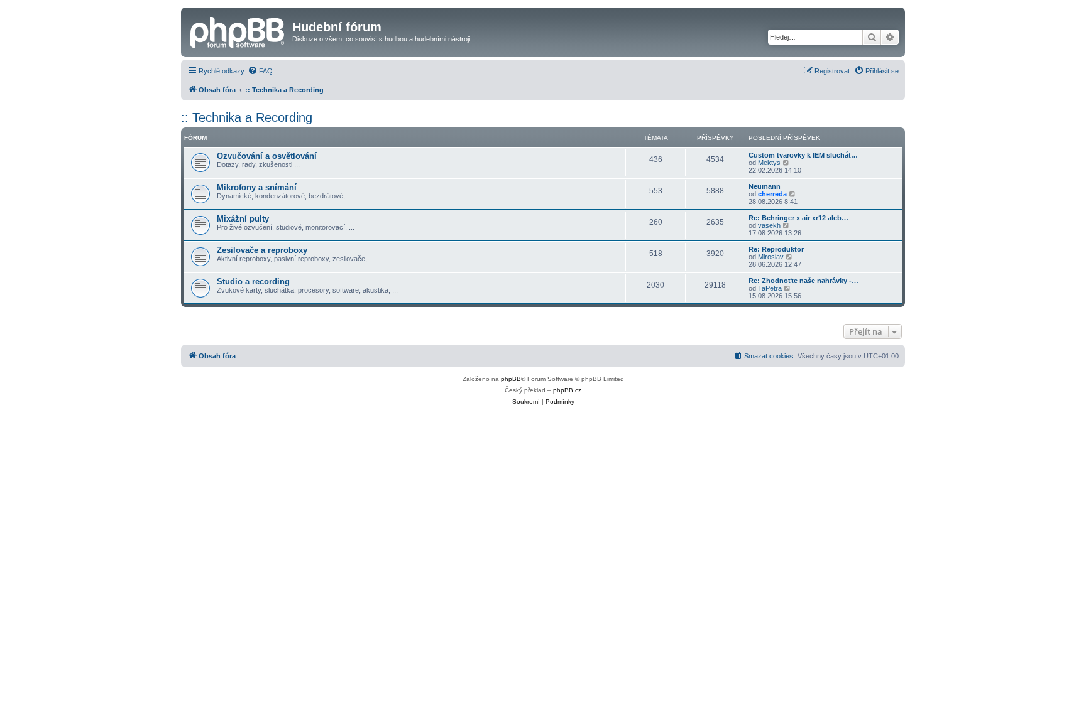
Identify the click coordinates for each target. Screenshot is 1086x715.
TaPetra (770, 288)
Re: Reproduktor (776, 249)
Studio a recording (253, 281)
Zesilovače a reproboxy (262, 250)
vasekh (769, 225)
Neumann (765, 186)
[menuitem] (260, 70)
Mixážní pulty (243, 218)
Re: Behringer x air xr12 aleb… (798, 218)
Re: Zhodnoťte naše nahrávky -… (803, 280)
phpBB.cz (567, 390)
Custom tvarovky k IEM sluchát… (803, 155)
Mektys (769, 162)
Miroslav (771, 257)
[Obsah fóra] (238, 31)
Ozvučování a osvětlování (267, 156)
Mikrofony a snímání (257, 187)
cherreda (772, 194)
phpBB (511, 378)
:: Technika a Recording (246, 117)
